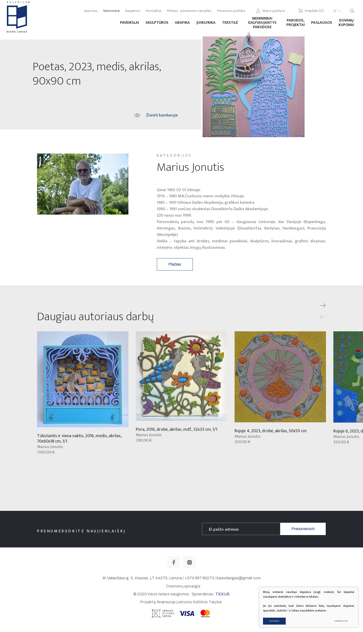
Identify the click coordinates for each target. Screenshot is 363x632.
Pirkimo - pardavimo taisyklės (189, 11)
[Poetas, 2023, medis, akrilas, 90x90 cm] (253, 85)
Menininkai (111, 11)
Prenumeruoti (303, 529)
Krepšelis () (314, 11)
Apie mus (91, 11)
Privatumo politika (231, 11)
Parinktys (341, 621)
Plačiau (174, 264)
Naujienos (133, 11)
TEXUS (222, 594)
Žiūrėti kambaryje (162, 115)
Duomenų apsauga (183, 586)
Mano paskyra (273, 11)
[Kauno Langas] (17, 19)
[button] (322, 305)
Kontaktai (153, 11)
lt (335, 11)
